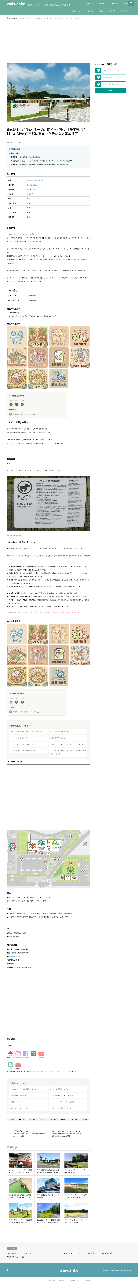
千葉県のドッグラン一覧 (121, 4)
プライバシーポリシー (75, 1280)
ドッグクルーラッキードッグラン (61, 1095)
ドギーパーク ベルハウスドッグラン (62, 1102)
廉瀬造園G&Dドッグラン (58, 738)
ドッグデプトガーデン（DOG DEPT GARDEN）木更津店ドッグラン (68, 752)
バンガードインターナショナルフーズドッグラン (66, 744)
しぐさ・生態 (26, 1253)
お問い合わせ (126, 11)
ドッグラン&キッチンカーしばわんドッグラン (26, 731)
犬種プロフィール (13, 1257)
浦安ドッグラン (16, 1102)
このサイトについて (107, 11)
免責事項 (87, 1280)
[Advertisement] (69, 42)
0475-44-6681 (32, 185)
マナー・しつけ (76, 1253)
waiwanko (69, 1270)
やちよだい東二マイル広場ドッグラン (23, 750)
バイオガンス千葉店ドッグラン (60, 1108)
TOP (79, 4)
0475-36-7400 (16, 956)
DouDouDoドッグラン (18, 1095)
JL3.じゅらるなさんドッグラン (60, 731)
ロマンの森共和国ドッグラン (60, 1089)
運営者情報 (51, 1280)
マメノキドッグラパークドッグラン (23, 1108)
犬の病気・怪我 (107, 1253)
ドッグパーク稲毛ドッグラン (20, 738)
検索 (104, 90)
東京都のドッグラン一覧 (96, 4)
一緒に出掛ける (91, 1253)
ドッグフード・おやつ (61, 1253)
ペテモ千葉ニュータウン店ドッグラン (23, 744)
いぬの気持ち (11, 1253)
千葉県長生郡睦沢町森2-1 (35, 180)
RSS (7, 1270)
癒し (23, 1257)
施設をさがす (77, 11)
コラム (90, 11)
